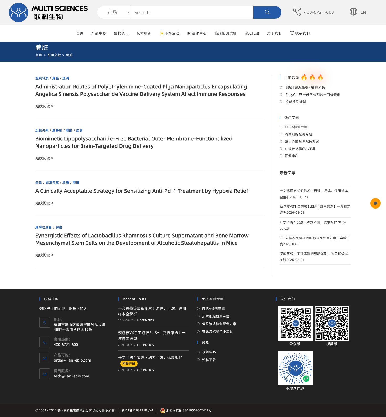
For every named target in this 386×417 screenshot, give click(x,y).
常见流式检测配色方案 (302, 141)
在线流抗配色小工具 (300, 148)
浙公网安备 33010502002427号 (188, 410)
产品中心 (98, 33)
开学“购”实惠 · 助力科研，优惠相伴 (308, 222)
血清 (65, 78)
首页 (80, 33)
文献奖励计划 (295, 101)
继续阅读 (42, 106)
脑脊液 (57, 130)
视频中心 (292, 155)
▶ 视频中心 (197, 33)
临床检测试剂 (226, 33)
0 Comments (145, 320)
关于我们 (274, 33)
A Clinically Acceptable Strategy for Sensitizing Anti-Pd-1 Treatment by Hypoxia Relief (141, 190)
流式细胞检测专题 (298, 134)
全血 (38, 182)
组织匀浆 (42, 78)
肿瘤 (65, 182)
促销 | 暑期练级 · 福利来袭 (305, 87)
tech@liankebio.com (71, 376)
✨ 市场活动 (169, 33)
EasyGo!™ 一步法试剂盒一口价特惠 (312, 94)
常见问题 (251, 33)
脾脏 (55, 78)
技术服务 (144, 33)
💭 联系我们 (300, 33)
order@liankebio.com (72, 360)
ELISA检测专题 (296, 126)
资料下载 (209, 359)
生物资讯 (121, 33)
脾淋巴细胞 (43, 227)
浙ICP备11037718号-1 (137, 410)
